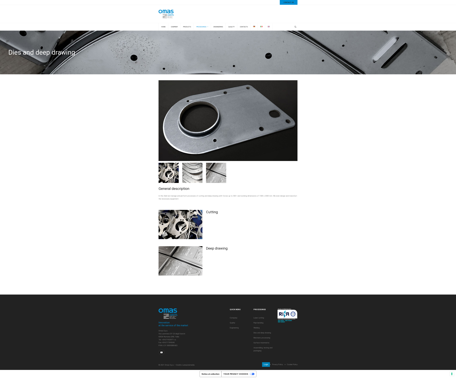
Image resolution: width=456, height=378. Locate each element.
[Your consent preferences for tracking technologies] (452, 374)
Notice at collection (210, 374)
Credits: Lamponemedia (185, 365)
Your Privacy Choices (235, 374)
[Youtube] (161, 352)
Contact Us (289, 2)
